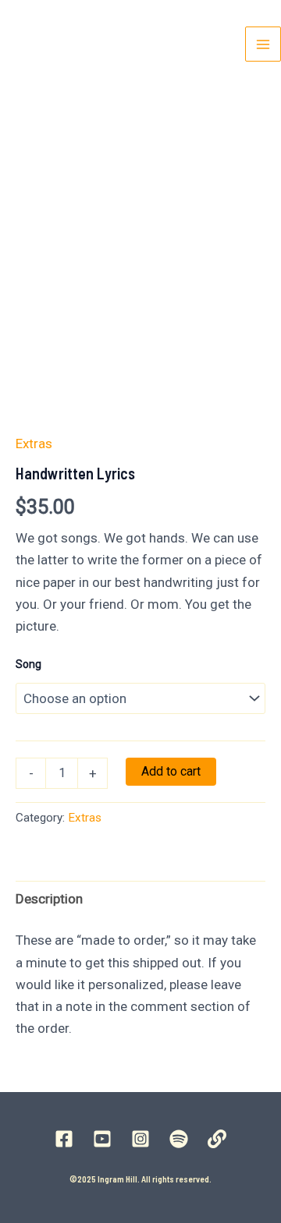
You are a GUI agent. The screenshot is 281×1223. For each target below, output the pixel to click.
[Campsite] (217, 1138)
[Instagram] (140, 1138)
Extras (34, 443)
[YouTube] (102, 1138)
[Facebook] (64, 1138)
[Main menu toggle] (263, 44)
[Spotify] (178, 1138)
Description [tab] (49, 899)
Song (28, 664)
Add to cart (171, 771)
